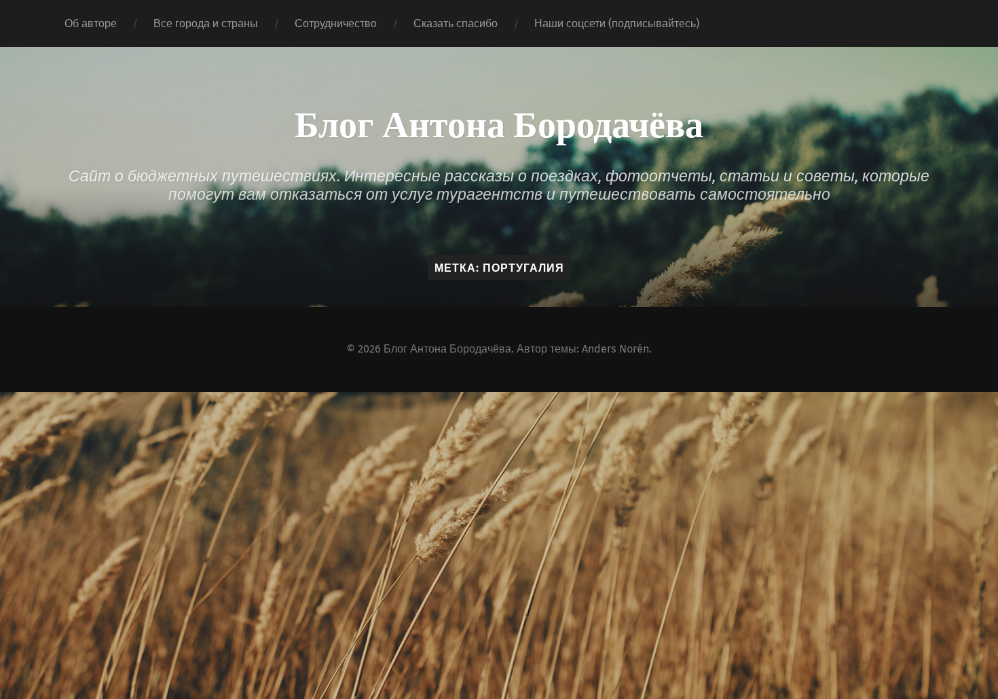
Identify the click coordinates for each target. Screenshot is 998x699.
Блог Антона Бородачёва (499, 122)
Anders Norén (615, 348)
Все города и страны (205, 23)
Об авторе (90, 23)
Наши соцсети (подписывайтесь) (616, 23)
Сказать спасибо (455, 23)
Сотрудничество (336, 23)
